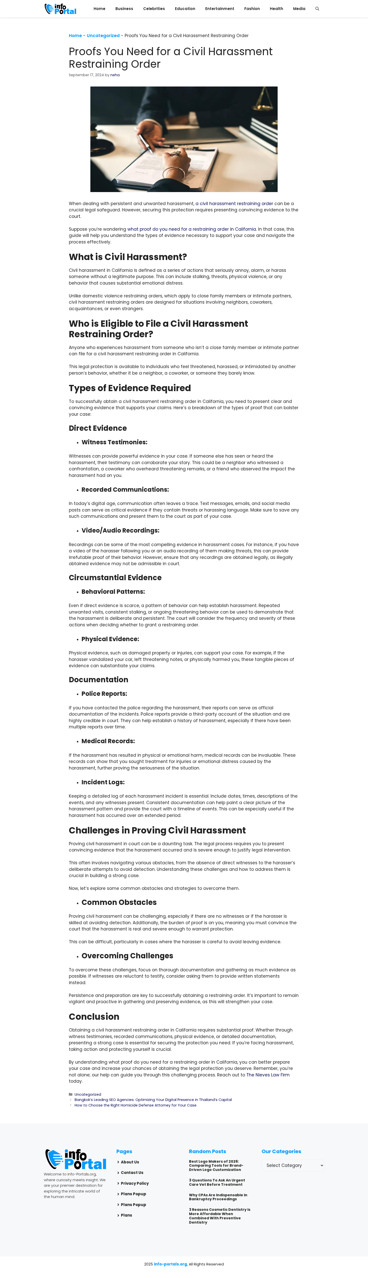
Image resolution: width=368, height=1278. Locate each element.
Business (124, 8)
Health (276, 8)
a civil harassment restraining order (234, 204)
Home (99, 8)
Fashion (252, 8)
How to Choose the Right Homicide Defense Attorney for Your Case (136, 1105)
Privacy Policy (135, 1183)
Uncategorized (103, 36)
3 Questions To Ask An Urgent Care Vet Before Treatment (217, 1182)
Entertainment (219, 8)
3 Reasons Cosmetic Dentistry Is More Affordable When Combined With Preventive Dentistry (219, 1216)
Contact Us (132, 1172)
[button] (317, 8)
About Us (130, 1162)
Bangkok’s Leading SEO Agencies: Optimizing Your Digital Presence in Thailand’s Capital (153, 1099)
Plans (126, 1215)
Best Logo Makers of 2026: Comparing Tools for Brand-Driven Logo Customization (216, 1165)
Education (185, 8)
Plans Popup (133, 1194)
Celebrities (154, 8)
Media (299, 8)
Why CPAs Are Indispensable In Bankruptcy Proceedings (218, 1197)
